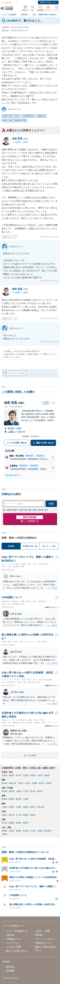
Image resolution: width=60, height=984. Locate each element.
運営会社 (10, 967)
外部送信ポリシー (43, 943)
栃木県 (41, 783)
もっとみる (30, 755)
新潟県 (4, 791)
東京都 (4, 783)
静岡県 (11, 799)
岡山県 (11, 815)
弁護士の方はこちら (48, 2)
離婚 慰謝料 (12, 510)
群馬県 (49, 783)
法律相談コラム (13, 939)
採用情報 (10, 970)
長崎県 (18, 831)
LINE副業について (18, 895)
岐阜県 (18, 799)
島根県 (33, 815)
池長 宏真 (20, 138)
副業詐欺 (41, 116)
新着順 (11, 546)
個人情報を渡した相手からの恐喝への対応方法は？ (34, 904)
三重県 (25, 799)
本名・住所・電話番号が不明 (15, 120)
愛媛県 (11, 823)
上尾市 (25, 142)
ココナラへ (7, 3)
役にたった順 (48, 546)
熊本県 (25, 831)
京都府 (18, 807)
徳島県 (25, 823)
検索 (51, 503)
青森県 (11, 775)
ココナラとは (12, 943)
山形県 (40, 775)
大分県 (33, 831)
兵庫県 (11, 807)
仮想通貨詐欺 (29, 116)
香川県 (4, 823)
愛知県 (4, 799)
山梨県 (18, 791)
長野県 (11, 791)
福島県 (47, 775)
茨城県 (34, 783)
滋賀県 (25, 807)
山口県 (18, 815)
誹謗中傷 (23, 510)
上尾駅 (11, 432)
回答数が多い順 (30, 546)
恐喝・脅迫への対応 (11, 116)
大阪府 (4, 807)
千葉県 (20, 783)
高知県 (18, 823)
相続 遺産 (32, 510)
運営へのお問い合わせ (16, 951)
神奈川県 (12, 783)
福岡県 (4, 831)
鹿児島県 (48, 831)
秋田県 (33, 775)
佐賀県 (11, 831)
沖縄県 (4, 834)
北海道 (4, 775)
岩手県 (18, 775)
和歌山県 (40, 807)
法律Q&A (10, 935)
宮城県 (25, 775)
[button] (30, 475)
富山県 (33, 791)
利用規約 (39, 935)
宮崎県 (40, 831)
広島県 (4, 815)
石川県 (25, 791)
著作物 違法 (43, 510)
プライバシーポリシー (45, 939)
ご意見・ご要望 (42, 931)
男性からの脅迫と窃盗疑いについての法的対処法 (33, 877)
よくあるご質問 (13, 947)
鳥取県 (25, 815)
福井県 (40, 791)
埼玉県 (18, 142)
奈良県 (33, 807)
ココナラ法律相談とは (16, 931)
